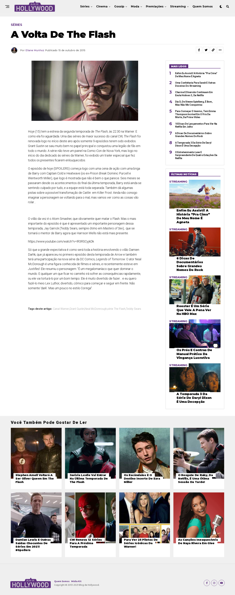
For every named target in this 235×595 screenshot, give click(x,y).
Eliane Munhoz (34, 50)
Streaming (178, 6)
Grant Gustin (77, 308)
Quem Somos (203, 6)
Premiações (154, 6)
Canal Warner (61, 308)
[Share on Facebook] (199, 50)
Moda (135, 6)
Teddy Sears (133, 308)
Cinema (102, 6)
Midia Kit (76, 581)
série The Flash (116, 308)
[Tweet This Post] (206, 50)
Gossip (119, 6)
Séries (84, 6)
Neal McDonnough (96, 308)
